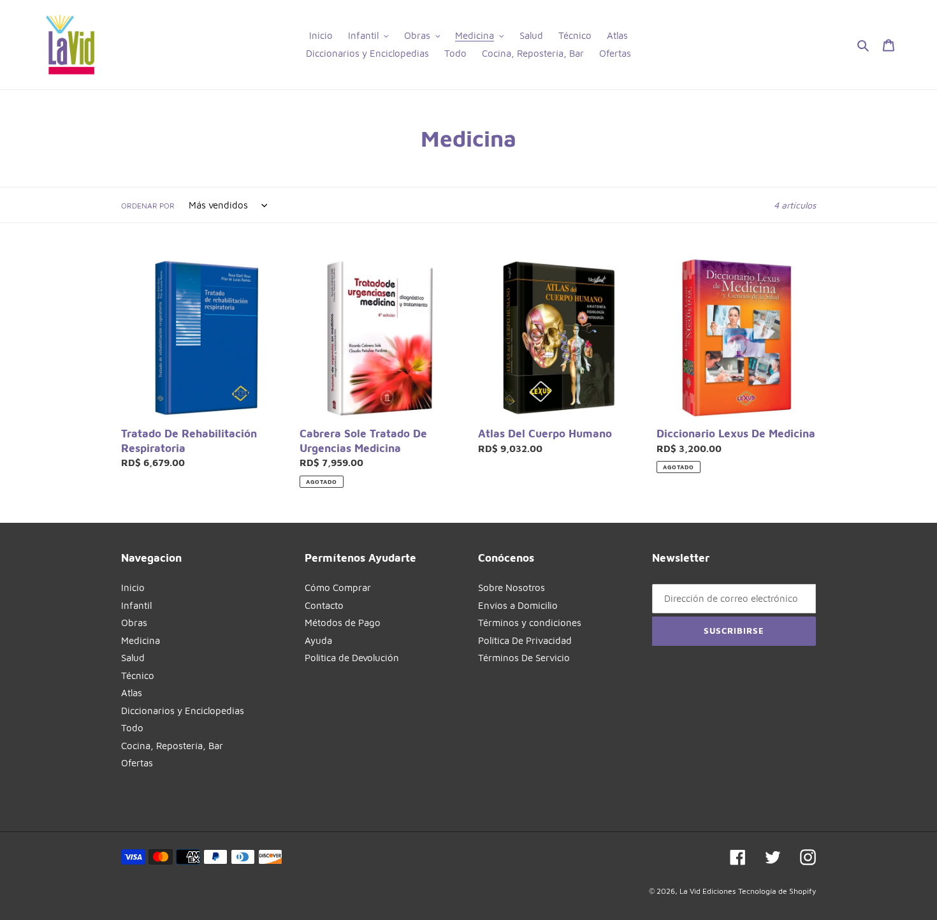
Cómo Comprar (338, 587)
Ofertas (137, 762)
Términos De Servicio (524, 657)
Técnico (137, 675)
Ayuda (318, 640)
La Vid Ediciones (707, 891)
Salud (133, 657)
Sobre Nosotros (511, 587)
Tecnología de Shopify (777, 891)
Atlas (131, 692)
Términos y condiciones (529, 622)
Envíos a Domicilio (518, 605)
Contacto (324, 605)
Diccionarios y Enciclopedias (182, 710)
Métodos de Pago (343, 622)
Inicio (133, 587)
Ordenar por (148, 205)
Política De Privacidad (525, 640)
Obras (134, 622)
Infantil (136, 605)
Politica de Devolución (352, 657)
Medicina (140, 640)
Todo (132, 727)
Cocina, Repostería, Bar (172, 745)
